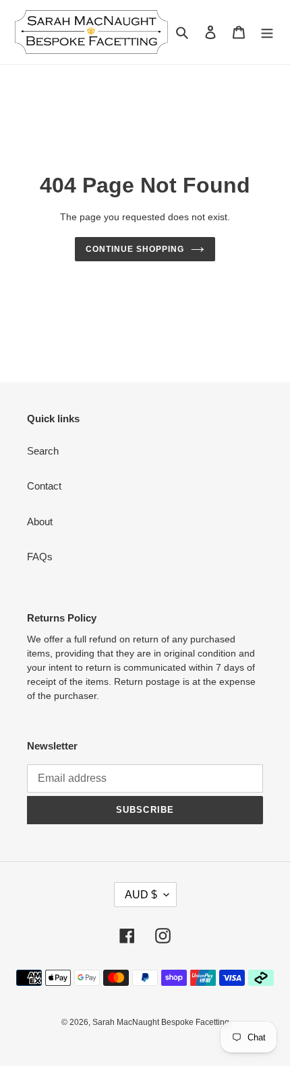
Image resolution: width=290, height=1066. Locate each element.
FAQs (40, 556)
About (40, 521)
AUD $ (141, 894)
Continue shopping (135, 249)
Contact (44, 486)
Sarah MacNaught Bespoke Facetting (160, 1022)
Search (43, 451)
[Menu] (267, 32)
